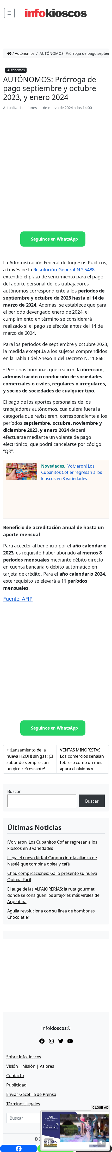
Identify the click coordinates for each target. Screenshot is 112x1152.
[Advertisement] (56, 171)
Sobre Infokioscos (23, 1057)
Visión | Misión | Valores (30, 1066)
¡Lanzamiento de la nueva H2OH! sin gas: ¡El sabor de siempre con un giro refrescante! (30, 759)
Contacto (15, 1075)
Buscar (14, 791)
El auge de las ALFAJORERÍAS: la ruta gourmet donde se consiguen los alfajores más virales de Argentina (53, 895)
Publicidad (16, 1085)
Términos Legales (23, 1104)
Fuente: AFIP (18, 598)
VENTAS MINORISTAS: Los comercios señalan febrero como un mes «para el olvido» (82, 759)
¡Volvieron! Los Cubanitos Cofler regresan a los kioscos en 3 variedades (71, 472)
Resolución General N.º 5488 (64, 269)
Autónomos (24, 53)
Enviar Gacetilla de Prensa (31, 1094)
